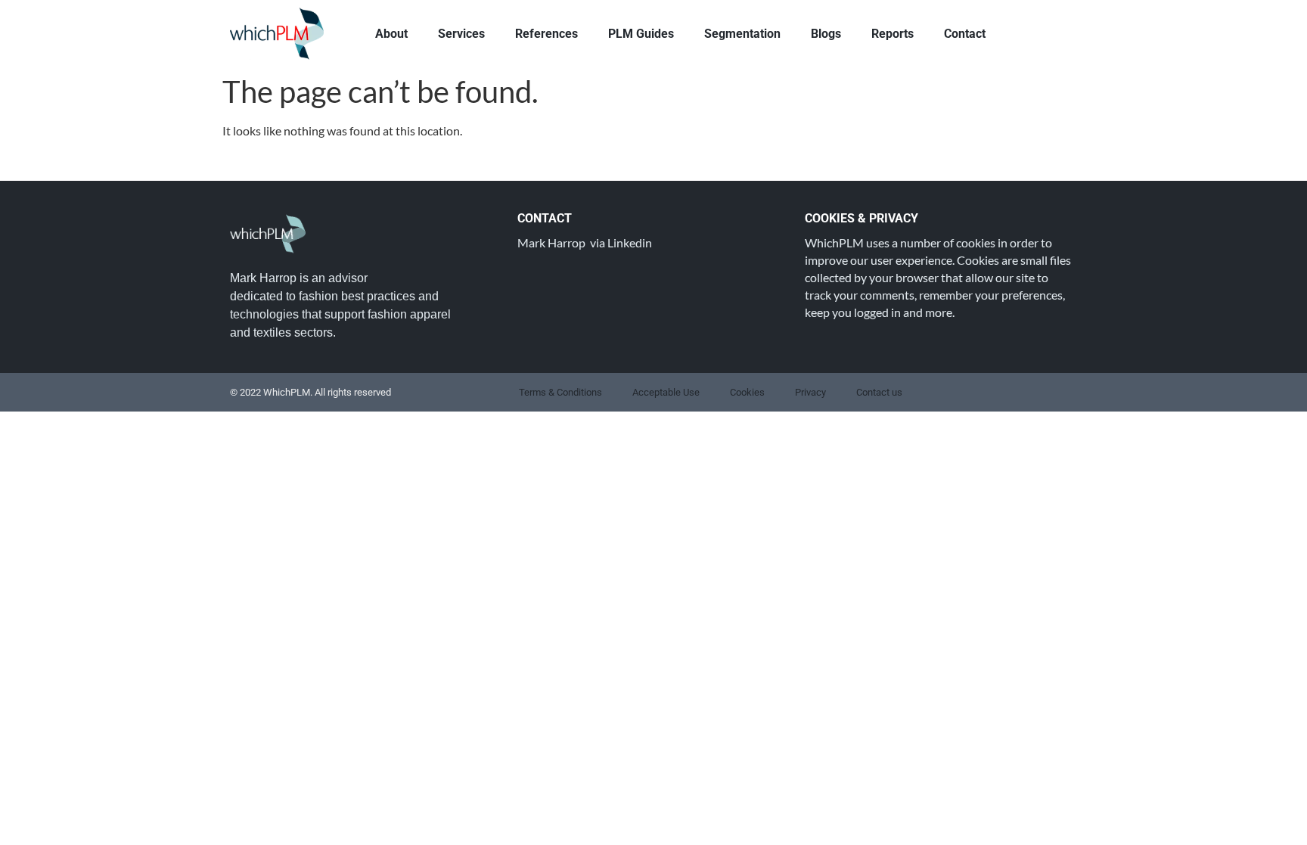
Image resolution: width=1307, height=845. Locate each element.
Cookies (747, 392)
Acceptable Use (666, 392)
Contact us (879, 392)
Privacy (810, 392)
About (391, 33)
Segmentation (742, 33)
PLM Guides (641, 33)
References (546, 33)
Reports (892, 33)
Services (461, 33)
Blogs (826, 33)
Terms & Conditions (560, 392)
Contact (965, 33)
